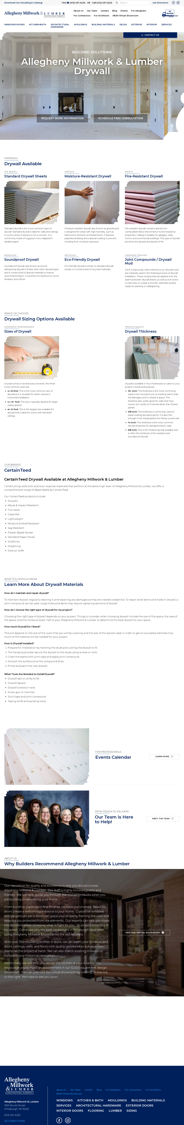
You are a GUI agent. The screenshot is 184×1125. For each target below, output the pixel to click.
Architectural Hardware (60, 25)
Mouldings (80, 24)
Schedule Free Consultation (120, 118)
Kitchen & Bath (90, 1100)
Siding (131, 1110)
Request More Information (62, 118)
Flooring (96, 1110)
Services (166, 24)
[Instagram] (178, 3)
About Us (78, 10)
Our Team (92, 10)
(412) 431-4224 (77, 2)
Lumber (115, 1110)
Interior (152, 24)
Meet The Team (161, 818)
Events (124, 10)
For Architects (101, 15)
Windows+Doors (14, 24)
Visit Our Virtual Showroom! (143, 932)
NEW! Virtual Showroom (125, 15)
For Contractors (82, 15)
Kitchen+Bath (37, 24)
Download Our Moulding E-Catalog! (23, 2)
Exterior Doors (139, 1105)
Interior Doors (69, 1110)
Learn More (162, 756)
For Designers (138, 10)
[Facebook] (173, 3)
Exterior (136, 24)
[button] (170, 13)
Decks (123, 24)
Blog (114, 10)
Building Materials (103, 24)
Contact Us (151, 35)
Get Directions (160, 2)
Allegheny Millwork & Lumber (34, 14)
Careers (105, 10)
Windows (64, 1100)
